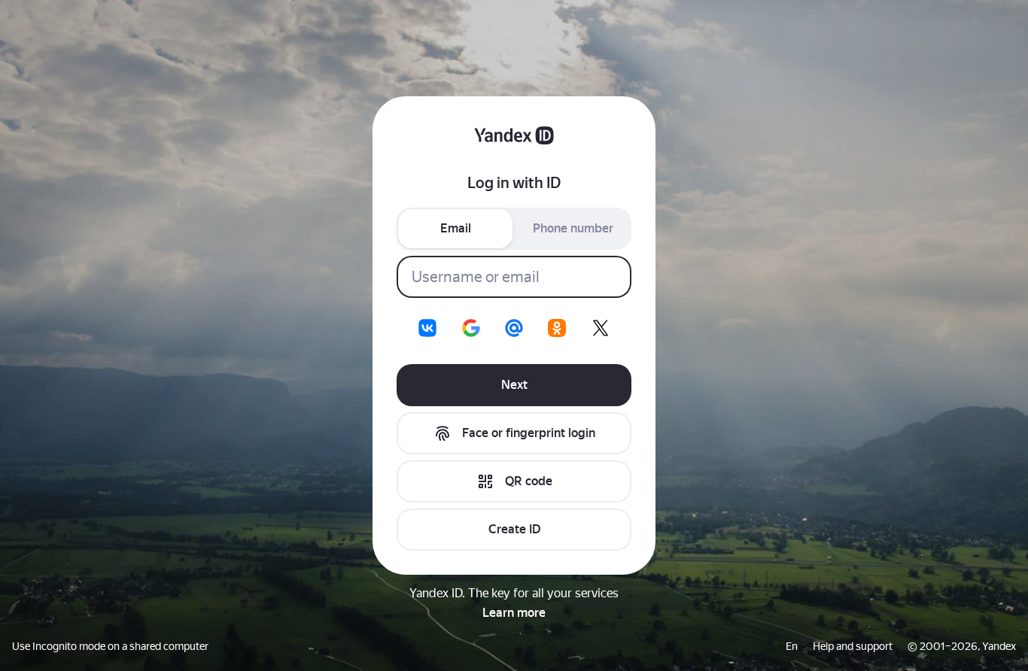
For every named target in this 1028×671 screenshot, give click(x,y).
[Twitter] (601, 328)
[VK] (427, 328)
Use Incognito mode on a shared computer (110, 646)
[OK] (557, 328)
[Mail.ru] (514, 328)
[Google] (471, 328)
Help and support (853, 646)
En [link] (792, 646)
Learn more (514, 613)
